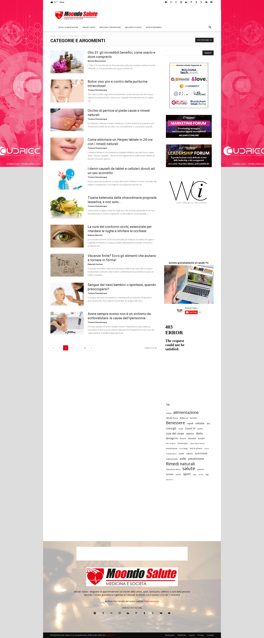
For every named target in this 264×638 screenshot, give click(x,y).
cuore (200, 428)
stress (201, 474)
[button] (210, 27)
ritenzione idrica (173, 469)
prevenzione (196, 458)
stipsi (195, 474)
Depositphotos (151, 601)
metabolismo (171, 454)
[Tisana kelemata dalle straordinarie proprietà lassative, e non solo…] (67, 207)
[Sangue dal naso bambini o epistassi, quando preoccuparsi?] (67, 294)
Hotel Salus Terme (197, 443)
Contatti (210, 635)
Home (53, 36)
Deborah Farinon (95, 264)
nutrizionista (172, 459)
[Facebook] (171, 2)
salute (188, 468)
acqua (168, 413)
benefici (193, 418)
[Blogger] (166, 2)
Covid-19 (190, 428)
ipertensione (171, 448)
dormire (192, 438)
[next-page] (91, 347)
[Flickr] (176, 2)
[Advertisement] (189, 235)
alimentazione (186, 412)
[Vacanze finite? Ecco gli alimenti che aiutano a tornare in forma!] (67, 265)
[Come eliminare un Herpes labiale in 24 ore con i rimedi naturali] (67, 149)
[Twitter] (201, 2)
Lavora (192, 635)
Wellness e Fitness (133, 27)
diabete (190, 433)
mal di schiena (196, 448)
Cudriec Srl (110, 635)
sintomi (169, 474)
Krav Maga (184, 448)
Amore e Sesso (88, 27)
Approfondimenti (154, 27)
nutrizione (201, 453)
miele (181, 453)
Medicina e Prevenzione (110, 27)
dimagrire (172, 438)
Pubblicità (181, 635)
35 (85, 348)
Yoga (207, 474)
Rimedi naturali (180, 463)
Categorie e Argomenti (68, 36)
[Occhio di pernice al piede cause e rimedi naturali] (67, 119)
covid (180, 428)
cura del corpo (175, 433)
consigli (171, 428)
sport (187, 474)
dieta (199, 433)
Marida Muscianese (97, 61)
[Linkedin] (186, 2)
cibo (208, 423)
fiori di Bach (171, 443)
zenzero (169, 479)
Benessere (175, 422)
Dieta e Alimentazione (68, 27)
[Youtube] (211, 2)
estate (201, 438)
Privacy (201, 635)
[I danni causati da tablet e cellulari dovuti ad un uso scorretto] (67, 178)
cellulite (199, 423)
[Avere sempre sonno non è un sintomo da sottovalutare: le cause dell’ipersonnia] (67, 323)
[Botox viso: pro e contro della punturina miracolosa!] (67, 90)
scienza (200, 469)
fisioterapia (183, 443)
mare (206, 448)
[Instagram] (181, 2)
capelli (190, 423)
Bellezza (184, 418)
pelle (183, 458)
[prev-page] (53, 347)
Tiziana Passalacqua (97, 90)
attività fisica (172, 418)
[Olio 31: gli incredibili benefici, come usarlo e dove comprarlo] (67, 61)
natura (189, 453)
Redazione (169, 635)
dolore (183, 438)
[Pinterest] (191, 2)
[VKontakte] (206, 2)
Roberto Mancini (95, 235)
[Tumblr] (196, 2)
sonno (178, 474)
